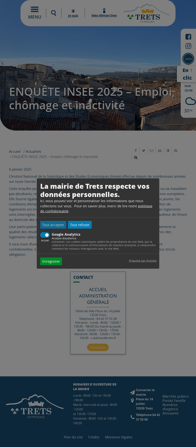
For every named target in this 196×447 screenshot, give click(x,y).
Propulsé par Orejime (143, 260)
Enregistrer (51, 261)
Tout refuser (80, 224)
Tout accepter (53, 224)
